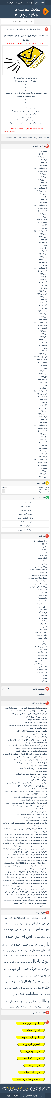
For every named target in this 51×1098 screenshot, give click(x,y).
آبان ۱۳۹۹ (43, 237)
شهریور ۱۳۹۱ (41, 414)
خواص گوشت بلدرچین (38, 766)
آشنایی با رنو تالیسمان (38, 812)
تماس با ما (20, 2)
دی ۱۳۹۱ (43, 403)
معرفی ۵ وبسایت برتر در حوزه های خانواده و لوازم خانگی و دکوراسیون (24, 843)
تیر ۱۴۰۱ (43, 217)
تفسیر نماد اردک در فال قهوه (36, 723)
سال (3, 689)
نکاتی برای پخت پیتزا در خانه (36, 820)
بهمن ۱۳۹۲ (42, 365)
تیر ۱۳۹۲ (43, 385)
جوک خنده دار (27, 969)
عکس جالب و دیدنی (39, 633)
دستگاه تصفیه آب (40, 809)
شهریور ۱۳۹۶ (41, 263)
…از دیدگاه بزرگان (40, 541)
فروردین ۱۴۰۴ (41, 171)
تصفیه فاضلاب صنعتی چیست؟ (35, 743)
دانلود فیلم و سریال (30, 1023)
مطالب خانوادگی (41, 661)
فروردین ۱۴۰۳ (41, 191)
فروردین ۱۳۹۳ (41, 360)
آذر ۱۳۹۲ (43, 371)
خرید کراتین (34, 1065)
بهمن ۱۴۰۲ (42, 194)
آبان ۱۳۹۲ (43, 374)
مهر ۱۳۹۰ (43, 445)
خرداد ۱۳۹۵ (42, 291)
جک (38, 981)
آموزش (44, 550)
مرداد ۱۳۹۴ (42, 314)
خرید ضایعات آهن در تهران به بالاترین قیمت (30, 903)
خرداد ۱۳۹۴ (42, 320)
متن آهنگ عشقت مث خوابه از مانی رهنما (32, 763)
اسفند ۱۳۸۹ (42, 465)
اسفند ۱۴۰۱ (42, 211)
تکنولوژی (43, 593)
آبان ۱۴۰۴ (43, 154)
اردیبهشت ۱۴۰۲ (40, 205)
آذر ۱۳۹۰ (43, 440)
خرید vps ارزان (32, 1051)
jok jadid (31, 918)
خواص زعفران (41, 771)
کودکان (44, 644)
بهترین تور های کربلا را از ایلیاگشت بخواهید (31, 786)
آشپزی (44, 547)
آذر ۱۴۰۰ (43, 225)
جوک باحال (40, 961)
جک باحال (30, 981)
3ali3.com (13, 917)
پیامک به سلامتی (41, 567)
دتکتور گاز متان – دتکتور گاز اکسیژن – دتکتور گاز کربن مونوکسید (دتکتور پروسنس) (24, 754)
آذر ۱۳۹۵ (43, 280)
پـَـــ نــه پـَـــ (43, 561)
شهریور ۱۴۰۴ (41, 157)
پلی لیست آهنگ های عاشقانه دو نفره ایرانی (31, 815)
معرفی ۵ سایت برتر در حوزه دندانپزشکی (32, 860)
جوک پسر (8, 976)
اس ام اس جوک (39, 937)
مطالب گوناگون (41, 670)
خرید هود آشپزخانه (40, 832)
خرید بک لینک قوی (25, 522)
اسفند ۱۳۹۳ (42, 328)
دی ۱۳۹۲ (43, 368)
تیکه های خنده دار (34, 955)
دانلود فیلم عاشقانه (25, 510)
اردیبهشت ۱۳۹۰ (40, 460)
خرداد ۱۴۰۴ (42, 166)
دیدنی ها (43, 610)
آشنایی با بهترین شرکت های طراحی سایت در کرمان (28, 806)
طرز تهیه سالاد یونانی (39, 780)
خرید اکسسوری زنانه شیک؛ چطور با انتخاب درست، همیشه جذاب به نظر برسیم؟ (24, 711)
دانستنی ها (42, 598)
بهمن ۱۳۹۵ (42, 274)
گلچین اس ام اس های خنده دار (20, 1007)
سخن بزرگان (42, 618)
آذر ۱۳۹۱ (43, 405)
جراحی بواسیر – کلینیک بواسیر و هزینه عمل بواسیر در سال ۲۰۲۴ (24, 783)
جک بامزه (17, 981)
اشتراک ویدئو (33, 1030)
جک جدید (44, 987)
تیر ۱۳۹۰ (43, 454)
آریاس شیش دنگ (40, 826)
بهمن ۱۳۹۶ (42, 257)
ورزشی (44, 681)
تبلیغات (29, 2)
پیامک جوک (42, 138)
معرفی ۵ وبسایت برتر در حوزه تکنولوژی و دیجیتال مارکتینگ (25, 849)
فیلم (45, 641)
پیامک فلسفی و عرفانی (38, 587)
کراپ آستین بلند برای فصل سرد (35, 717)
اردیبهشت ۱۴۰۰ (40, 231)
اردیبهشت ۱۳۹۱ (40, 425)
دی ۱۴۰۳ (43, 177)
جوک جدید (44, 968)
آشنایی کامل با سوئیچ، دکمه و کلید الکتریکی (30, 797)
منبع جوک (15, 1001)
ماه (8, 689)
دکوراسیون (42, 607)
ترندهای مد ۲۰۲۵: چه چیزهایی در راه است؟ (30, 760)
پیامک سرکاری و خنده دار (27, 138)
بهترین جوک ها (8, 951)
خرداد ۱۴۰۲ (42, 203)
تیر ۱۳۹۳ (43, 351)
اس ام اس (43, 555)
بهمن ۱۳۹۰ (42, 434)
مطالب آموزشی (41, 653)
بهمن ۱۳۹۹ (42, 234)
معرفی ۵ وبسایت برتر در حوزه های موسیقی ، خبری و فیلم (26, 838)
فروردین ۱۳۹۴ (41, 325)
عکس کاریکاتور (41, 635)
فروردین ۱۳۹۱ (41, 428)
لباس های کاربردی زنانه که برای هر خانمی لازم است (28, 725)
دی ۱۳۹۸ (43, 245)
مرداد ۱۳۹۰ (42, 451)
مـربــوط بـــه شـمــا (40, 647)
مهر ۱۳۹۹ (43, 240)
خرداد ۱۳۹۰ (42, 457)
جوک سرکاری (28, 976)
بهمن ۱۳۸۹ (42, 468)
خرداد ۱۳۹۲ (42, 388)
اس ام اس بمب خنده (12, 924)
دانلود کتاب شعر (25, 503)
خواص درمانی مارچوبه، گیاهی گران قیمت (32, 769)
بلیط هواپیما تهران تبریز (28, 1079)
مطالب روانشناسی (40, 664)
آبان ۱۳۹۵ (43, 283)
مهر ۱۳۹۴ (43, 308)
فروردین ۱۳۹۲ (41, 394)
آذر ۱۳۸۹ (43, 474)
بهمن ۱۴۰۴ (42, 151)
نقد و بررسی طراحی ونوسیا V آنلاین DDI (32, 731)
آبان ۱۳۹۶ (43, 260)
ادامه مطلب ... (9, 131)
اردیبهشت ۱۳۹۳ (40, 357)
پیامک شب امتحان (40, 581)
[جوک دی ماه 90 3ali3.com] (25, 75)
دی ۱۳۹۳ (43, 334)
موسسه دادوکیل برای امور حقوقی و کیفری (31, 748)
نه (24, 120)
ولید (8, 1095)
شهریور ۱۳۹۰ (41, 448)
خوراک (15, 1095)
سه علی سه (44, 994)
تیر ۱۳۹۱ (43, 420)
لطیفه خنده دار (23, 994)
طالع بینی (43, 624)
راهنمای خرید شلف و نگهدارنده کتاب (33, 737)
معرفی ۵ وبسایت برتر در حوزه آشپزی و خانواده (29, 846)
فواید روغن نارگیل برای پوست (35, 818)
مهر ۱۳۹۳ (43, 343)
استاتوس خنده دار (23, 950)
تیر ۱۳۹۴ (43, 317)
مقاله (45, 675)
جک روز (33, 988)
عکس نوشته (42, 638)
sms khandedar (43, 918)
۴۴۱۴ (44, 544)
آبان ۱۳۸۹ (43, 477)
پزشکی (44, 564)
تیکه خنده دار (45, 955)
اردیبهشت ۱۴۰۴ (40, 168)
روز (13, 689)
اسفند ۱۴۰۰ (42, 223)
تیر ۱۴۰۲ (43, 200)
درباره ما (10, 2)
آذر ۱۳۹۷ (43, 248)
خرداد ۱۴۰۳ (42, 185)
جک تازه (8, 981)
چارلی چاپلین (42, 595)
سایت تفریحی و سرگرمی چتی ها (18, 1088)
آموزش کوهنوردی (31, 1044)
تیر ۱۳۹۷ (43, 251)
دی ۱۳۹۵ (43, 277)
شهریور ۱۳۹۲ (41, 380)
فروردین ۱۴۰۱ (41, 220)
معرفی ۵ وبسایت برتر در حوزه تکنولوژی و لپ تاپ (28, 852)
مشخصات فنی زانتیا (39, 789)
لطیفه (36, 994)
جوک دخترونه (38, 976)
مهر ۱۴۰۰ (43, 228)
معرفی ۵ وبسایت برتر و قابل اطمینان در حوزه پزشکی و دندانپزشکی (24, 858)
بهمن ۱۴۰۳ (42, 174)
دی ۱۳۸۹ (43, 471)
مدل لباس (43, 650)
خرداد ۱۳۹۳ (42, 354)
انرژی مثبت (42, 558)
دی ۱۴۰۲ (43, 197)
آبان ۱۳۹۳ (43, 340)
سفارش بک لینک (25, 526)
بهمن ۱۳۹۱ (42, 400)
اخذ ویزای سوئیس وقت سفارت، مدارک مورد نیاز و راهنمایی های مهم (24, 792)
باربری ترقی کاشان (40, 734)
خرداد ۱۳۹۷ (42, 254)
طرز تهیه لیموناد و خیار (38, 777)
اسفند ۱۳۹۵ (42, 271)
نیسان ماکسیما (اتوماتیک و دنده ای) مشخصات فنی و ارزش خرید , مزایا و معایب (24, 872)
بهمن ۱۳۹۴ (42, 297)
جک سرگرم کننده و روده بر (16, 988)
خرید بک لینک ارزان (25, 530)
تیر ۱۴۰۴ (43, 163)
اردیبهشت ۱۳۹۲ (40, 391)
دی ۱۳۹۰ (43, 437)
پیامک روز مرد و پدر (39, 575)
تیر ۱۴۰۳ (43, 183)
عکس (45, 627)
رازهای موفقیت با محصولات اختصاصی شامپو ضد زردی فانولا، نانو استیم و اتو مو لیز (24, 823)
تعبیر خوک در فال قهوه (38, 728)
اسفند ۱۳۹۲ (42, 363)
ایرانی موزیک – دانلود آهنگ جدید (34, 800)
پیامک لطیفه (36, 1007)
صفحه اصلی (39, 2)
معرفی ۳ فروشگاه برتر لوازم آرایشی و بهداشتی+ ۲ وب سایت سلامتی (24, 866)
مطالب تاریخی (42, 655)
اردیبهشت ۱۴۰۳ (40, 188)
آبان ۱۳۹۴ (43, 305)
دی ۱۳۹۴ (43, 300)
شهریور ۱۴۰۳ (41, 180)
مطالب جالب (42, 658)
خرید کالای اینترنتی (30, 1058)
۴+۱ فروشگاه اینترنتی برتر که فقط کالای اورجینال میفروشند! (24, 863)
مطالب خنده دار (36, 1001)
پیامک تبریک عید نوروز (38, 570)
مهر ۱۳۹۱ (43, 411)
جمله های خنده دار (19, 955)
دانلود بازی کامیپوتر (30, 1037)
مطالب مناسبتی (41, 673)
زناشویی (44, 615)
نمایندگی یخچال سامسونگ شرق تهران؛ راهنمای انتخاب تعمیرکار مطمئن (24, 708)
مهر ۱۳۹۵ (43, 285)
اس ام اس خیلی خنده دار (26, 944)
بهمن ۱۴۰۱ (42, 214)
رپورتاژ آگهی (42, 613)
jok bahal (23, 918)
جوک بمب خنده (23, 961)
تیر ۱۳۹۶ (43, 265)
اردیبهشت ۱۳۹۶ (40, 268)
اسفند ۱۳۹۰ (42, 431)
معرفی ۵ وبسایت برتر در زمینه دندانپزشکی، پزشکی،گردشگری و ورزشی (24, 840)
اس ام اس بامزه (27, 923)
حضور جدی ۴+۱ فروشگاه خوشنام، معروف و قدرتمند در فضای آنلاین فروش (24, 835)
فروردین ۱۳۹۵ (41, 294)
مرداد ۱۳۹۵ (42, 288)
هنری (45, 678)
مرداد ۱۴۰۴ (42, 160)
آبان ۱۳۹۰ (43, 443)
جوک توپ (9, 961)
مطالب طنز (43, 667)
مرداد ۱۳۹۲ (42, 383)
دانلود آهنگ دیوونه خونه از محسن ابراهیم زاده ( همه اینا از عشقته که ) (24, 829)
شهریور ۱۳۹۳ (41, 345)
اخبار (45, 553)
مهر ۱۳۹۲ (43, 377)
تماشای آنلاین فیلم (25, 514)
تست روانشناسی (40, 590)
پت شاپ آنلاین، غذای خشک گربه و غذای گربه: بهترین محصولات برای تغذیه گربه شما (24, 746)
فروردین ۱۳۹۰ (41, 463)
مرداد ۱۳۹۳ (42, 348)
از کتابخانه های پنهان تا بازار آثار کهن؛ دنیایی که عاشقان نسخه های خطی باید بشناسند (24, 714)
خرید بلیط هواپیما (31, 1072)
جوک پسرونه (45, 982)
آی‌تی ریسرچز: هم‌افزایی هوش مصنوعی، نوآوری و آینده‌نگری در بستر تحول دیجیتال (24, 740)
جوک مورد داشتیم (17, 976)
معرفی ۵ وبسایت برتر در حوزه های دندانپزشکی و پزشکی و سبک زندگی (24, 855)
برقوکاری (43, 906)
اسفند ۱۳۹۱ (42, 397)
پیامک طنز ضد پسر (40, 584)
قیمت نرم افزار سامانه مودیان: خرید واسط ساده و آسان (26, 803)
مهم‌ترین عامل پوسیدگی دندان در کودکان (31, 774)
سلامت (44, 621)
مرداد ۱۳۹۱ (42, 417)
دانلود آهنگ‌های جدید (25, 518)
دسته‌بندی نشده (40, 604)
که (21, 93)
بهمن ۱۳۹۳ (42, 331)
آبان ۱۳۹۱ (43, 408)
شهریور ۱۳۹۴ (41, 311)
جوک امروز (6, 955)
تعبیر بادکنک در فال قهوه (37, 720)
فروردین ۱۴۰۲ (41, 208)
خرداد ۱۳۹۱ (42, 423)
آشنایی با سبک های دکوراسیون (35, 869)
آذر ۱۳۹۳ (43, 337)
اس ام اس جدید (38, 929)
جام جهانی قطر (25, 507)
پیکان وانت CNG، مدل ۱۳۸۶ (35, 795)
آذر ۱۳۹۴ (43, 303)
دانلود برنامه (42, 601)
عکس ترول (43, 630)
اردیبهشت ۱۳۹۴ (40, 323)
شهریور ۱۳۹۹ (41, 243)
